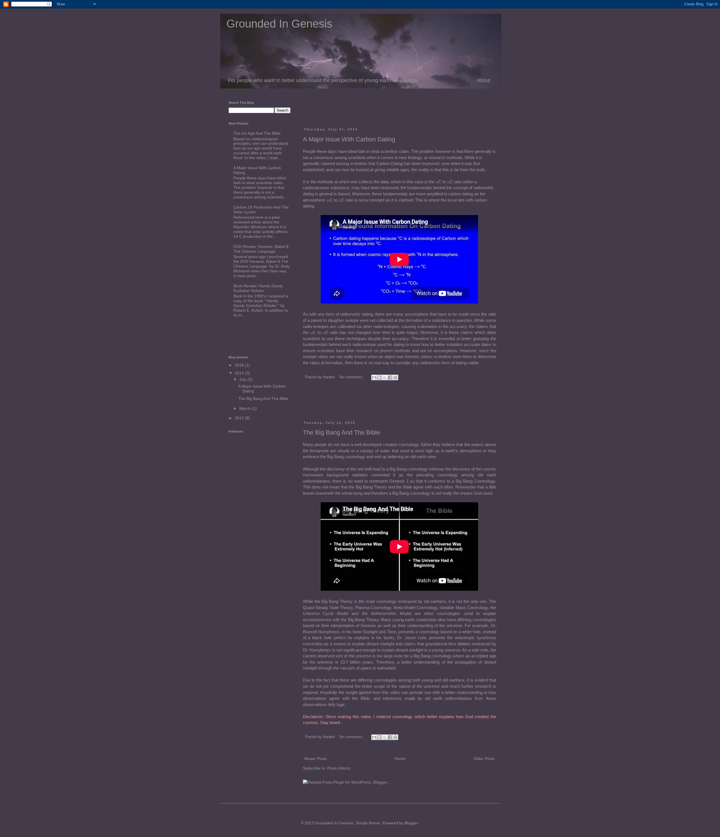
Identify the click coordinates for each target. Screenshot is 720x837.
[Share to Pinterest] (395, 377)
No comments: (351, 377)
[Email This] (374, 377)
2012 (240, 418)
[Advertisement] (369, 109)
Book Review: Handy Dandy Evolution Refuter (258, 288)
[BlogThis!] (379, 377)
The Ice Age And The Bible (257, 133)
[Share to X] (385, 377)
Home (400, 758)
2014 (240, 373)
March (245, 408)
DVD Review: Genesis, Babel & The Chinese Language (261, 249)
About (483, 80)
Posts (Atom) (338, 768)
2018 (240, 365)
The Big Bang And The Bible (341, 432)
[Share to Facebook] (390, 377)
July (243, 379)
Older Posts (484, 758)
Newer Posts (315, 758)
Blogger (411, 823)
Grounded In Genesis (276, 23)
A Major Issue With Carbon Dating (349, 139)
